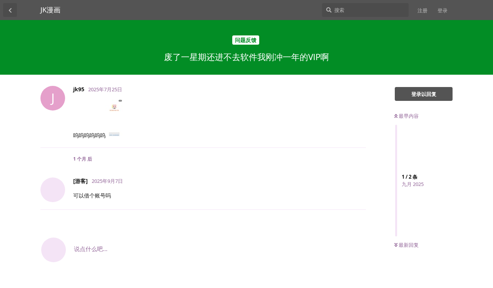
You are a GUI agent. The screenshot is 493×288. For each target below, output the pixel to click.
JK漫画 (50, 9)
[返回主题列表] (10, 10)
